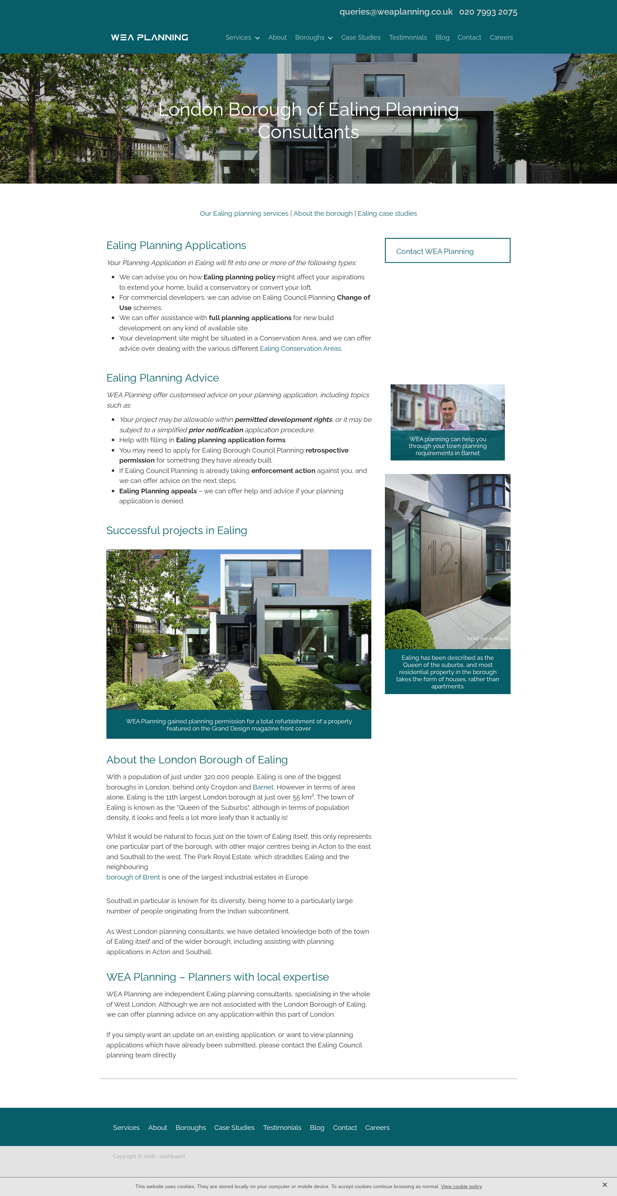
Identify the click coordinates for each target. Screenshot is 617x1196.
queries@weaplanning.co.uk (396, 11)
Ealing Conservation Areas (300, 347)
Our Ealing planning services (244, 212)
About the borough (324, 212)
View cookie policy (461, 1186)
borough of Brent (133, 876)
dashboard (172, 1155)
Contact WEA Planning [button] (435, 250)
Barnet (263, 786)
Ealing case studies (387, 212)
